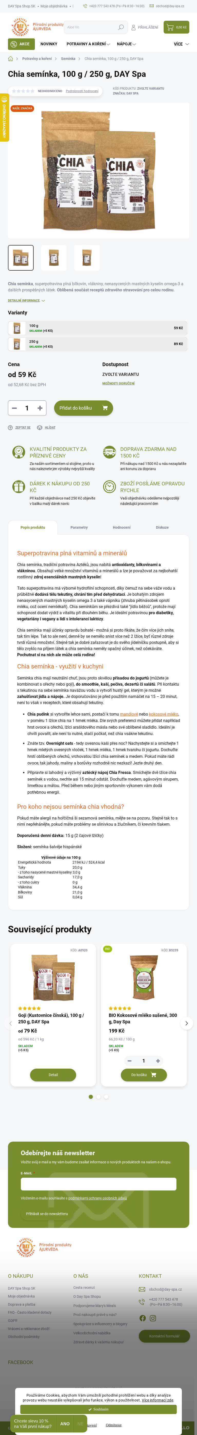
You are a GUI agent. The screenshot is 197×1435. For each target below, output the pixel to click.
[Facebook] (142, 1317)
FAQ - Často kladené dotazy (30, 1312)
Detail (53, 1075)
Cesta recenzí (84, 1287)
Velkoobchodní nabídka (92, 1333)
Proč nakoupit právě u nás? (95, 1315)
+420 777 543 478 (165, 1301)
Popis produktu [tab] (33, 527)
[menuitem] (21, 44)
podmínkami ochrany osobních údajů (97, 1198)
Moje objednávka (54, 6)
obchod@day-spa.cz (165, 1289)
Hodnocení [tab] (122, 527)
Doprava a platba (21, 1304)
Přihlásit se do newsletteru (47, 1214)
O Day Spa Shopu (87, 1296)
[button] (91, 1097)
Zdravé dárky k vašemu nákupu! (98, 1342)
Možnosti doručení (118, 383)
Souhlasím (101, 1409)
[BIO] (144, 977)
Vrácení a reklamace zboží (28, 1329)
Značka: (126, 93)
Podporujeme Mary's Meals (94, 1306)
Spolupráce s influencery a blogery (100, 1324)
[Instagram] (153, 1317)
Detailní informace (24, 300)
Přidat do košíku (76, 408)
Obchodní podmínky (24, 1337)
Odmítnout (114, 1425)
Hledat (121, 27)
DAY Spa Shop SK (21, 6)
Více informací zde (157, 1400)
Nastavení (89, 1425)
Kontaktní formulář (164, 1336)
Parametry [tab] (79, 527)
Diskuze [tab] (162, 527)
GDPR (12, 1321)
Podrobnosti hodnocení (82, 91)
